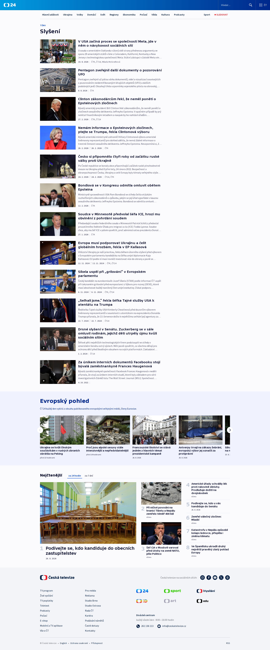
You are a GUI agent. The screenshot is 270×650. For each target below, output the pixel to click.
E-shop (44, 620)
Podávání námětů (94, 620)
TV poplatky (46, 600)
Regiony (114, 14)
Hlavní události (50, 14)
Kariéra (89, 615)
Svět (102, 14)
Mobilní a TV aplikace (51, 625)
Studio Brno (91, 600)
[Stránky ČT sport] (172, 590)
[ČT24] (10, 5)
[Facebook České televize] (208, 577)
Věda (154, 14)
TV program (46, 590)
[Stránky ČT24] (142, 590)
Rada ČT (89, 610)
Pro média (90, 590)
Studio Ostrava (93, 605)
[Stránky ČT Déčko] (141, 600)
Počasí (143, 14)
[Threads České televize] (227, 577)
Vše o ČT (44, 630)
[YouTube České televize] (215, 577)
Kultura (165, 14)
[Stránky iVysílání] (206, 590)
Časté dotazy (92, 625)
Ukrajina (67, 14)
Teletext (44, 605)
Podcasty (179, 14)
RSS (228, 643)
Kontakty (90, 630)
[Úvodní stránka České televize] (57, 577)
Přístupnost (96, 643)
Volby (80, 14)
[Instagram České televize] (202, 577)
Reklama (90, 595)
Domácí (91, 14)
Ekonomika (129, 14)
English (63, 643)
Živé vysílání (46, 595)
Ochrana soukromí (79, 643)
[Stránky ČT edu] (202, 600)
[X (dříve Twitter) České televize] (221, 577)
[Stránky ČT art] (170, 600)
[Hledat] (251, 5)
